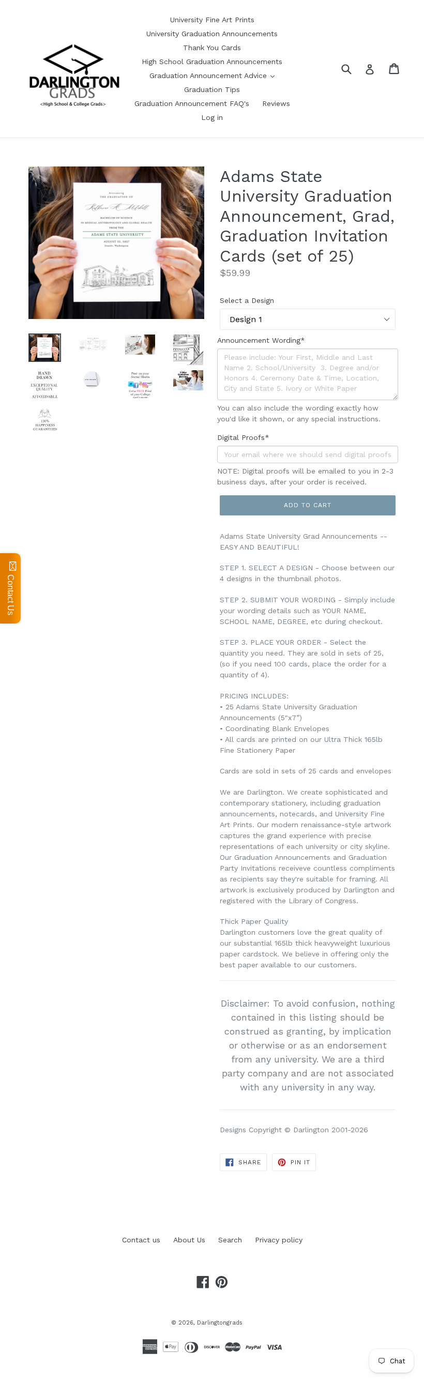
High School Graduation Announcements (212, 61)
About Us (189, 1240)
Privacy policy (278, 1240)
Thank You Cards (212, 47)
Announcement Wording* (261, 340)
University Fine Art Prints (212, 20)
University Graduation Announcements (212, 33)
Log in (212, 117)
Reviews (276, 103)
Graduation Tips (212, 89)
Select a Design (247, 300)
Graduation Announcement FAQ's (191, 103)
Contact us (141, 1240)
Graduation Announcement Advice (209, 75)
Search (230, 1240)
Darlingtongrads (220, 1322)
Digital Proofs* (243, 437)
